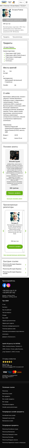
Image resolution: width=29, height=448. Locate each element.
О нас (3, 304)
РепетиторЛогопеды (7, 437)
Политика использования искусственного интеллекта (13, 333)
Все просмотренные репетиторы (14, 255)
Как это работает (6, 309)
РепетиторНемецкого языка (9, 434)
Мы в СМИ (5, 318)
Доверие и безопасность (8, 336)
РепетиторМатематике (8, 431)
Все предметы (6, 396)
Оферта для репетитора (8, 320)
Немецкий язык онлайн (8, 418)
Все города (5, 401)
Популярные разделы (8, 404)
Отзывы (4, 315)
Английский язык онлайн (8, 415)
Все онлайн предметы (8, 399)
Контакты (4, 307)
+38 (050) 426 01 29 (9, 291)
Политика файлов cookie (8, 328)
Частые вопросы (6, 312)
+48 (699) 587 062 (8, 293)
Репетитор (5, 391)
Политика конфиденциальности (10, 326)
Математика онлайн (7, 420)
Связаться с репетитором (14, 20)
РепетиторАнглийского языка (10, 429)
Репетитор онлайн (7, 393)
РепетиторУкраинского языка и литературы (14, 442)
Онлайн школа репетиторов (9, 407)
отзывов (10, 367)
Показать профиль (14, 193)
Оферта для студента (8, 323)
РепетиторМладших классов (10, 439)
